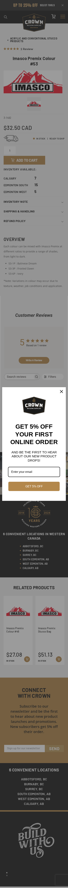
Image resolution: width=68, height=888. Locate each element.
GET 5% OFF (34, 486)
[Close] (61, 391)
